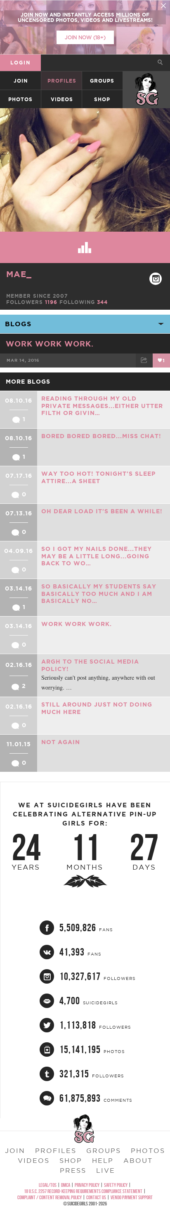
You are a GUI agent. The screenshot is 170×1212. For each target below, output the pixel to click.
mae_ (19, 274)
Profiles (61, 80)
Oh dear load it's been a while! (102, 511)
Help (102, 1160)
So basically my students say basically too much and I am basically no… (98, 593)
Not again (60, 742)
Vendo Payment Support (132, 1197)
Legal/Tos (48, 1185)
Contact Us (96, 1197)
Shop (102, 99)
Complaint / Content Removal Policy (49, 1197)
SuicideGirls (147, 80)
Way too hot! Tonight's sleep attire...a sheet (98, 477)
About (138, 1160)
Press (73, 1170)
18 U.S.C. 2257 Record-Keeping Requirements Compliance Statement (83, 1191)
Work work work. (50, 343)
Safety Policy (116, 1185)
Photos (20, 99)
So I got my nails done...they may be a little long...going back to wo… (96, 556)
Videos (62, 99)
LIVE (105, 1170)
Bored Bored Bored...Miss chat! (101, 436)
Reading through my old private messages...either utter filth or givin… (102, 405)
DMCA (65, 1185)
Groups (102, 80)
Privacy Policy (87, 1185)
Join (21, 80)
